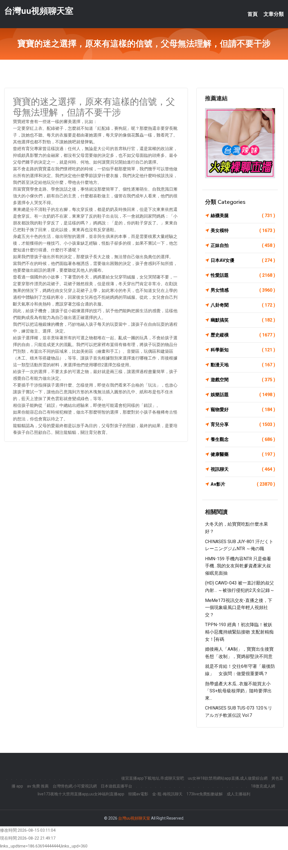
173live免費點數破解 (204, 794)
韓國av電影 (138, 794)
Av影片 (243, 484)
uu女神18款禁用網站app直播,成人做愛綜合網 (227, 778)
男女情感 (243, 290)
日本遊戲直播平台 (116, 786)
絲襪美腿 (243, 215)
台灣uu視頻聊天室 (38, 11)
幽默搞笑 (243, 320)
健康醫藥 (243, 454)
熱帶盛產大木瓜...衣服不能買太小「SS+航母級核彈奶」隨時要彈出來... (238, 691)
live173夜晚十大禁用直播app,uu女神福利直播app (81, 794)
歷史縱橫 (243, 335)
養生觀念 (243, 439)
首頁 (253, 14)
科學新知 (243, 350)
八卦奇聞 (243, 305)
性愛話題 (243, 275)
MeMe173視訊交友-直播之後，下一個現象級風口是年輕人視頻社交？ (238, 607)
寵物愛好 (243, 409)
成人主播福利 (238, 794)
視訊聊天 (243, 469)
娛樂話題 (243, 394)
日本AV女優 (243, 260)
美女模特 (243, 230)
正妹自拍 (243, 245)
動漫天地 (243, 364)
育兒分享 (243, 424)
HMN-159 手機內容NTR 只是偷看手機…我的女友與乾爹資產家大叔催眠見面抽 (238, 566)
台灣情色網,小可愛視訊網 (75, 786)
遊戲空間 (243, 379)
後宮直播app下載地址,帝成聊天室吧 (152, 778)
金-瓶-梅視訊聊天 (167, 794)
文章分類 (274, 14)
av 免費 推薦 (38, 786)
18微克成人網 (263, 786)
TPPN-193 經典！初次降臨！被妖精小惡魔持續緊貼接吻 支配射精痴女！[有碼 (239, 632)
